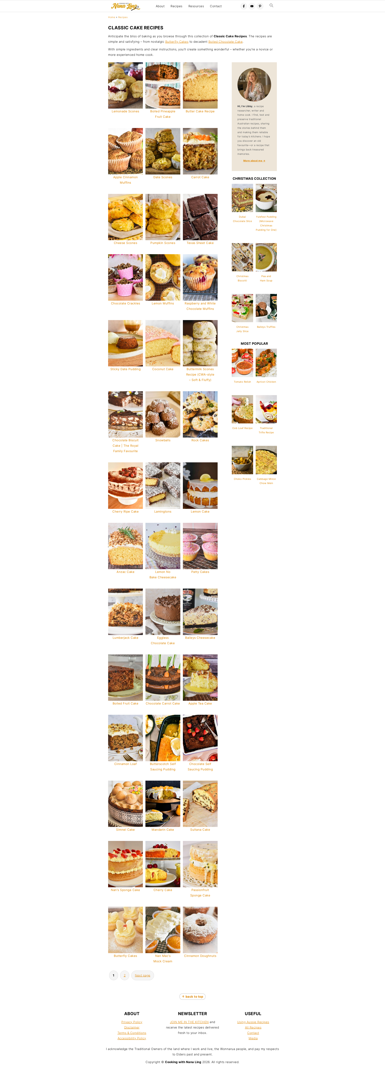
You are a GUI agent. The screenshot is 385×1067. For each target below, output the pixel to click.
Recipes (176, 6)
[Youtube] (251, 6)
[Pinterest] (260, 6)
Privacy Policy (131, 1022)
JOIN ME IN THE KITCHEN (189, 1022)
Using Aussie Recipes (253, 1022)
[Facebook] (243, 6)
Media (253, 1038)
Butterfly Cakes (177, 41)
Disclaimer (132, 1027)
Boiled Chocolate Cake (225, 41)
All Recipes (253, 1027)
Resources (196, 6)
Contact (216, 6)
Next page (142, 975)
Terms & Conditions (131, 1033)
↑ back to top (192, 996)
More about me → (254, 160)
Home (111, 17)
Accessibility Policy (132, 1038)
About (160, 6)
